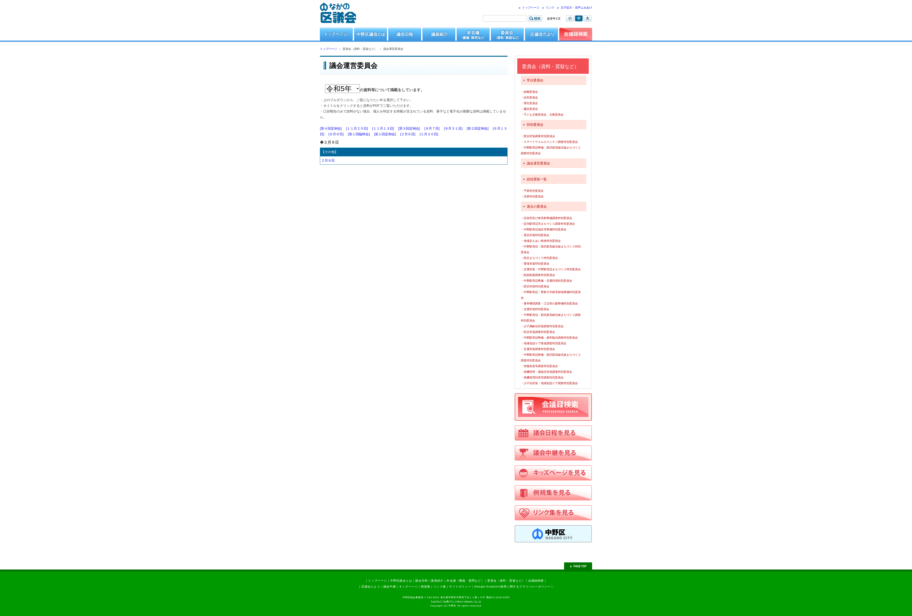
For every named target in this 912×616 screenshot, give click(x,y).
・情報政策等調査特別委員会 (539, 366)
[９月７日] (432, 128)
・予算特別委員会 (532, 190)
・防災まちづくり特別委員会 (539, 258)
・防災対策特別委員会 (535, 286)
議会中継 (389, 586)
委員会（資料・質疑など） (506, 580)
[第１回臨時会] (359, 134)
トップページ (530, 7)
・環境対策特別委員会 (535, 263)
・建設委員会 (529, 108)
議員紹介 (437, 580)
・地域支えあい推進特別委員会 (541, 240)
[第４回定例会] (331, 128)
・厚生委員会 (529, 103)
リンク (550, 7)
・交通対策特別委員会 (535, 309)
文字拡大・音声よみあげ (576, 7)
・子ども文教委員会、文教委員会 (542, 114)
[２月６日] (407, 134)
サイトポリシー (460, 586)
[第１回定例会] (385, 134)
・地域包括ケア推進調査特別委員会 (543, 343)
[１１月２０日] (357, 128)
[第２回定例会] (478, 128)
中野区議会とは (401, 580)
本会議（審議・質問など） (465, 580)
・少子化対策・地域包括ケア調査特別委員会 (549, 383)
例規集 (425, 586)
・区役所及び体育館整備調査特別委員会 (546, 218)
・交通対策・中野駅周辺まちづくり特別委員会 (551, 269)
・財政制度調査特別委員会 (538, 275)
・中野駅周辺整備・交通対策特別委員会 (546, 280)
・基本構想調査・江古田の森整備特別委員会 (549, 303)
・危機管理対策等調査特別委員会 (542, 377)
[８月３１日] (453, 128)
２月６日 (328, 160)
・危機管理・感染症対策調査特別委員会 (546, 371)
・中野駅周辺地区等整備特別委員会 (543, 229)
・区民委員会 (529, 97)
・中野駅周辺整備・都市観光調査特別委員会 (549, 337)
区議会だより (370, 586)
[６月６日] (336, 134)
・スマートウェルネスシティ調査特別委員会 (549, 141)
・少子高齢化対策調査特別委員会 (542, 326)
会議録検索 (536, 580)
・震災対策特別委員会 (535, 235)
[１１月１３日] (383, 128)
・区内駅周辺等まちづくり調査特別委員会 (548, 223)
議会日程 (421, 580)
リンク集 (439, 586)
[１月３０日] (429, 134)
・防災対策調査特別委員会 (538, 136)
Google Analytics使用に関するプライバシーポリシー (512, 586)
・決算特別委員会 (532, 196)
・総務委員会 (529, 91)
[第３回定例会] (409, 128)
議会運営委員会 (538, 163)
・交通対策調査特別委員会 (538, 349)
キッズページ (408, 586)
